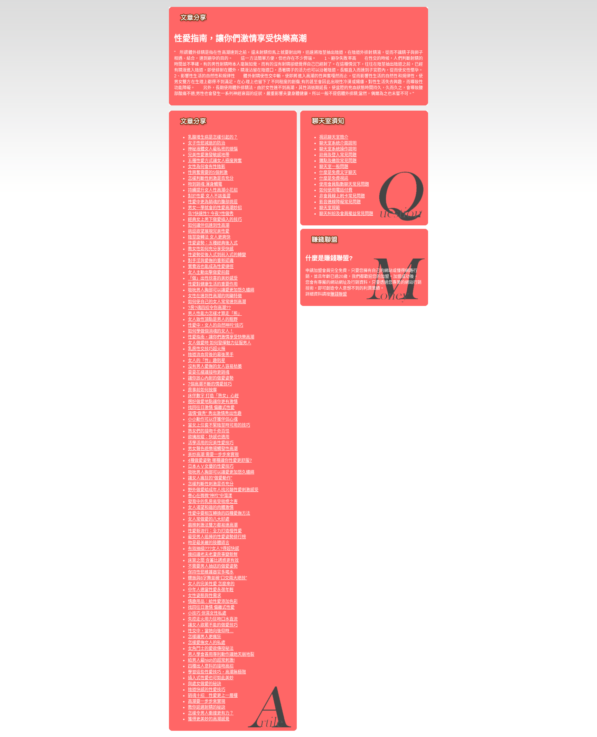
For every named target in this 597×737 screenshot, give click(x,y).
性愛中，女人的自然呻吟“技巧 (215, 325)
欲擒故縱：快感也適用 (208, 437)
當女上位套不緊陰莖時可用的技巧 (219, 425)
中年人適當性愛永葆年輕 (211, 589)
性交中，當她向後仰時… (211, 630)
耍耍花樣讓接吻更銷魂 (208, 372)
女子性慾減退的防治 (206, 143)
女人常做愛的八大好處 (208, 519)
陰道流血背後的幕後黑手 (211, 354)
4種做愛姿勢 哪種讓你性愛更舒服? (220, 460)
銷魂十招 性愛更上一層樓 (213, 695)
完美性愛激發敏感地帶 (208, 154)
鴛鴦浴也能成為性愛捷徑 (211, 266)
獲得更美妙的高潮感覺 (208, 719)
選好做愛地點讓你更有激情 (213, 401)
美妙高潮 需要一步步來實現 (213, 454)
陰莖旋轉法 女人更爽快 (209, 237)
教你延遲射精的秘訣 (206, 707)
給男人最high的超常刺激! (211, 660)
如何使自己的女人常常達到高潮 (217, 301)
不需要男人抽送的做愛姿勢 (213, 566)
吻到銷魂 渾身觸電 (205, 184)
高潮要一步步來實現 (206, 701)
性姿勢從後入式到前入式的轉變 (217, 254)
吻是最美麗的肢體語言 (208, 542)
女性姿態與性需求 (204, 595)
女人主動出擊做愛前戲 (208, 272)
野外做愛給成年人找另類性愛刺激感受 (223, 489)
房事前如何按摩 (202, 390)
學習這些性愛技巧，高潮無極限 (217, 672)
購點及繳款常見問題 (338, 160)
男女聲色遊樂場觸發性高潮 (213, 448)
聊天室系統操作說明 (338, 149)
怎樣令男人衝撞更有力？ (211, 713)
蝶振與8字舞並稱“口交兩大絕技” (217, 578)
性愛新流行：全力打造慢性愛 (215, 531)
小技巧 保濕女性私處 (207, 613)
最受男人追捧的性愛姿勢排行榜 (217, 536)
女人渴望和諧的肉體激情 (211, 507)
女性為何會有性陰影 (206, 166)
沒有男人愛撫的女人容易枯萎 (215, 366)
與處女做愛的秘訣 (204, 683)
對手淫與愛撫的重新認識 (211, 260)
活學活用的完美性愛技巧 (211, 442)
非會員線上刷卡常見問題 (342, 196)
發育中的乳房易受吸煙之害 (213, 501)
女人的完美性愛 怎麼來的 (211, 583)
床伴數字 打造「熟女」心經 (213, 395)
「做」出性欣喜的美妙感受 (213, 278)
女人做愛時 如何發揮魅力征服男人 (219, 342)
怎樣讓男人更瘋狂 (204, 636)
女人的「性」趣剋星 (206, 360)
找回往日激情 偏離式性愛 (211, 407)
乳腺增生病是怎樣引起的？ (213, 137)
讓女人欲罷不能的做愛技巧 (213, 625)
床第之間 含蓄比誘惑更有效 (213, 560)
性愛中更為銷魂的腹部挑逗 (213, 201)
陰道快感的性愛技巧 (206, 689)
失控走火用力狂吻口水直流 (213, 619)
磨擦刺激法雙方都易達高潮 (213, 525)
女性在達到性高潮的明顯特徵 (215, 295)
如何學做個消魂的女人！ (211, 331)
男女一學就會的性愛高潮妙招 (215, 207)
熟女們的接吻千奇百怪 (208, 431)
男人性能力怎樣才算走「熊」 (215, 313)
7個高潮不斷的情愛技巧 (210, 384)
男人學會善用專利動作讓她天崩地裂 (221, 654)
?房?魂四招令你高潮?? (209, 307)
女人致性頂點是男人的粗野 (213, 319)
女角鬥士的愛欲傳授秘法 (211, 648)
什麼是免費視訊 (333, 178)
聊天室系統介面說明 (338, 143)
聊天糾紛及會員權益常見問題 (346, 213)
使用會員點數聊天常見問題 (344, 184)
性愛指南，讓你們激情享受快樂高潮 (221, 337)
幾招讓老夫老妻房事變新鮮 (213, 554)
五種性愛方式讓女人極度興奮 (215, 160)
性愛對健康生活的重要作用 (213, 284)
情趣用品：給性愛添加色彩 (213, 601)
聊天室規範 (329, 207)
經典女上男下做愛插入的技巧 (215, 219)
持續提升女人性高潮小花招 (213, 190)
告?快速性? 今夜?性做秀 (211, 213)
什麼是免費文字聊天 (338, 172)
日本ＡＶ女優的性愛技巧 (211, 466)
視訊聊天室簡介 (333, 137)
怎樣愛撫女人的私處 (206, 642)
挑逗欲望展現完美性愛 (208, 231)
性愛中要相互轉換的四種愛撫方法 (219, 513)
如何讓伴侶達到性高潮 (208, 225)
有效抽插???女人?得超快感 (213, 548)
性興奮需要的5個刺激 (208, 172)
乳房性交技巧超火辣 (206, 348)
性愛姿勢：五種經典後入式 (213, 243)
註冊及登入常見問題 (338, 154)
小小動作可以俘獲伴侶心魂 (213, 419)
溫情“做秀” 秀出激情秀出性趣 (214, 413)
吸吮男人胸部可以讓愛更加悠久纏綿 (221, 290)
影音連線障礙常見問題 (340, 201)
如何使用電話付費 (335, 190)
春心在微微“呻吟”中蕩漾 (210, 495)
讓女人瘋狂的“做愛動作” (210, 478)
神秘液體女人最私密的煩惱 (213, 149)
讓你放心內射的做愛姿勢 (211, 378)
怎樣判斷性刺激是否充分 (211, 178)
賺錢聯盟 (338, 294)
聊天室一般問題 (333, 166)
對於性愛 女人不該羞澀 (209, 196)
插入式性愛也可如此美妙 (211, 677)
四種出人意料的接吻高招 (211, 666)
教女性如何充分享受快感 (211, 248)
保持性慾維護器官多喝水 (211, 572)
